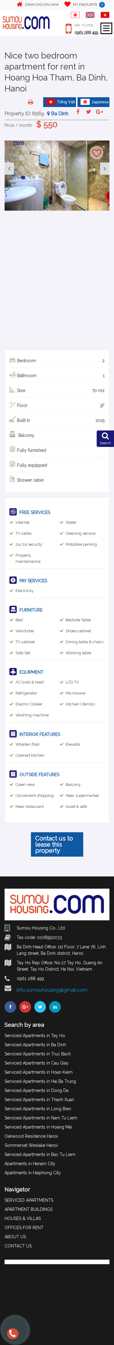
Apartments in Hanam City (30, 1163)
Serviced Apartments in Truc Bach (38, 1053)
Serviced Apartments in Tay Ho (35, 1035)
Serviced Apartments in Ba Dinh (35, 1044)
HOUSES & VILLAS (23, 1218)
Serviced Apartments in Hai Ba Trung (40, 1081)
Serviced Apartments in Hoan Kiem (39, 1072)
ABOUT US (15, 1236)
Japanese (100, 102)
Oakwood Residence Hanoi (31, 1136)
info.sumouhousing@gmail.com (52, 990)
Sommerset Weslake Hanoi (31, 1145)
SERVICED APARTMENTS (29, 1200)
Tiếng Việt (66, 102)
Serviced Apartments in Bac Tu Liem (40, 1154)
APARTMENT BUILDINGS (29, 1209)
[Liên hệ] (12, 1336)
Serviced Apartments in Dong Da (36, 1090)
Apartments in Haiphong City (33, 1172)
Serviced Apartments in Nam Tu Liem (41, 1117)
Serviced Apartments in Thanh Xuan (39, 1099)
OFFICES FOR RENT (24, 1227)
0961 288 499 (86, 32)
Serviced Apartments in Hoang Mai (38, 1127)
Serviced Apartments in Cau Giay (37, 1063)
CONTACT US (18, 1245)
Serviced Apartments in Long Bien (38, 1108)
